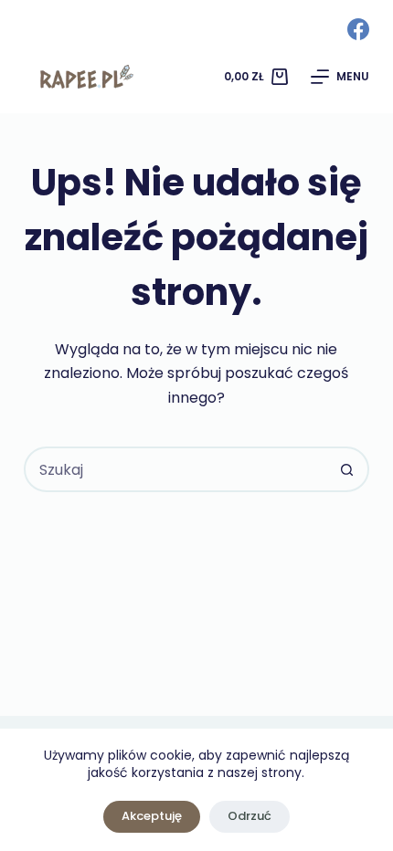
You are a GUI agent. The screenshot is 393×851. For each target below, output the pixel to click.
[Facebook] (358, 29)
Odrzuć (249, 816)
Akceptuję (152, 816)
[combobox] (175, 469)
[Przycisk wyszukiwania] (346, 469)
